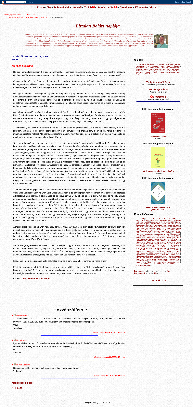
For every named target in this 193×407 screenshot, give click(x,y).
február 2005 (149, 219)
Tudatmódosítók (62, 7)
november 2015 (155, 264)
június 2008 (176, 233)
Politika (138, 71)
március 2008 (145, 233)
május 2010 (161, 242)
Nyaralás (166, 69)
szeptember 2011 (161, 248)
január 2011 (165, 245)
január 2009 (165, 236)
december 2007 (158, 231)
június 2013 (149, 256)
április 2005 (171, 219)
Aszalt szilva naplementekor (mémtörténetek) (158, 208)
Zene (152, 74)
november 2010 (141, 245)
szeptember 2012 (161, 253)
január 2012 (165, 250)
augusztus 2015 (173, 262)
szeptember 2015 (142, 264)
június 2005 (145, 220)
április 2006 (166, 223)
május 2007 (171, 228)
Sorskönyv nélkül (105, 7)
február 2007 (140, 228)
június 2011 (171, 247)
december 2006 (164, 226)
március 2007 (151, 228)
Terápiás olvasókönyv (158, 82)
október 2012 (174, 253)
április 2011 (151, 247)
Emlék (172, 64)
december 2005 (169, 222)
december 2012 (153, 254)
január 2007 (175, 226)
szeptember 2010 (161, 243)
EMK (24, 278)
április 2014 (140, 259)
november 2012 (141, 254)
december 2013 (163, 257)
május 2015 (151, 262)
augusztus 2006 (160, 225)
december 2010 (153, 245)
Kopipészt (139, 69)
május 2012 (161, 251)
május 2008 (166, 233)
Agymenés (151, 64)
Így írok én (139, 271)
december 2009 (153, 240)
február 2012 (175, 250)
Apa (157, 64)
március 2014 (175, 257)
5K (136, 64)
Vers (178, 72)
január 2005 (140, 219)
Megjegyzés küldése (23, 383)
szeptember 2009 (161, 239)
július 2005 (154, 220)
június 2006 (140, 225)
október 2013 (140, 257)
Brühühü (162, 64)
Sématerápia (159, 97)
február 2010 (175, 240)
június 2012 (171, 251)
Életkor (177, 64)
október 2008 (175, 234)
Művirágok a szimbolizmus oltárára (158, 171)
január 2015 (152, 261)
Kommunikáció (35, 278)
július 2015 (162, 262)
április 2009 (151, 237)
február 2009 (175, 236)
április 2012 (151, 251)
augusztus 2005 (165, 220)
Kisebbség (164, 67)
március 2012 (140, 251)
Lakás (152, 69)
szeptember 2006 (174, 225)
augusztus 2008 (150, 234)
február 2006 (144, 223)
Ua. (155, 273)
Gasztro (155, 66)
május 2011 (161, 247)
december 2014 (141, 261)
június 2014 (162, 259)
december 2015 (168, 264)
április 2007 (161, 228)
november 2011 (141, 250)
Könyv (146, 69)
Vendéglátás (170, 72)
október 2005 (145, 222)
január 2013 (165, 254)
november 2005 (156, 222)
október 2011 (174, 248)
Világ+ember (140, 74)
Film (148, 66)
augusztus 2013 (160, 256)
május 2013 (140, 256)
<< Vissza (17, 388)
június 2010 (171, 242)
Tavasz (148, 72)
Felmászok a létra (158, 137)
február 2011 (175, 245)
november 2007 (146, 231)
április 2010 (151, 242)
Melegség (158, 69)
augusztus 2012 (147, 253)
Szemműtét (164, 71)
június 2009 (171, 237)
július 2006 (149, 225)
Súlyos (156, 71)
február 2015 (163, 261)
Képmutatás (141, 7)
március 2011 (140, 247)
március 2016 (145, 265)
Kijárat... (153, 7)
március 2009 (140, 237)
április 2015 (140, 262)
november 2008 (141, 236)
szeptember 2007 (168, 230)
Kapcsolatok (154, 67)
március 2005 (160, 219)
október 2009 (174, 239)
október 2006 (140, 226)
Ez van (40, 7)
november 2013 (151, 257)
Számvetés (139, 72)
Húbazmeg (176, 66)
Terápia (88, 7)
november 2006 (151, 226)
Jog (147, 67)
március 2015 (174, 261)
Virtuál (147, 74)
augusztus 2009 (147, 239)
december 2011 (153, 250)
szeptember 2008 (163, 234)
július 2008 (139, 234)
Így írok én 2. (140, 273)
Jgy (168, 271)
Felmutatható (140, 66)
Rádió (151, 71)
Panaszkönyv (175, 69)
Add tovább (142, 64)
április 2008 (156, 233)
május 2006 (176, 223)
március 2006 (155, 223)
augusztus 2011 (147, 248)
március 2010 (140, 242)
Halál (162, 66)
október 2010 (174, 243)
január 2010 (165, 240)
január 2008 (170, 231)
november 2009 (141, 240)
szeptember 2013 (174, 256)
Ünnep (155, 72)
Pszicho (145, 71)
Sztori (47, 278)
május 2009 (161, 237)
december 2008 (153, 236)
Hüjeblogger (140, 67)
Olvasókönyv (126, 7)
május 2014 (151, 259)
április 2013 (175, 254)
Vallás (162, 72)
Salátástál (77, 7)
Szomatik (172, 71)
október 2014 (174, 259)
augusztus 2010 (147, 243)
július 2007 (144, 230)
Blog (49, 7)
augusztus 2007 (155, 230)
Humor (168, 66)
